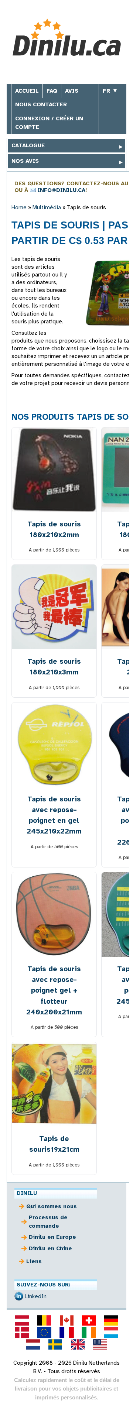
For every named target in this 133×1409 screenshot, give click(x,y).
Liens (34, 1261)
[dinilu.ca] (66, 1320)
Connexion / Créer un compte (49, 122)
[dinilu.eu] (44, 1332)
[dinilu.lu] (110, 1332)
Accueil (27, 90)
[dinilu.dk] (21, 1332)
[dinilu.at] (21, 1320)
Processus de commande (48, 1221)
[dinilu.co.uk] (77, 1344)
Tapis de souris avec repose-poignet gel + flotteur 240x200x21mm (54, 990)
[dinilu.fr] (66, 1332)
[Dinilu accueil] (66, 38)
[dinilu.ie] (88, 1332)
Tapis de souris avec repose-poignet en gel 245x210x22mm (54, 815)
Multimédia (47, 207)
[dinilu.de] (110, 1320)
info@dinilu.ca (61, 190)
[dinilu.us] (99, 1344)
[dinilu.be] (44, 1320)
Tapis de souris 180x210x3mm (54, 666)
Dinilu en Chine (50, 1248)
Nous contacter (41, 104)
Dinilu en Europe (52, 1237)
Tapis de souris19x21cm (54, 1144)
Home (19, 207)
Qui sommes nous (51, 1206)
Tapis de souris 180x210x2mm (54, 529)
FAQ (52, 90)
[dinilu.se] (55, 1344)
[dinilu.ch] (88, 1320)
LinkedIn (36, 1296)
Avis (71, 90)
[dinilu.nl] (33, 1344)
